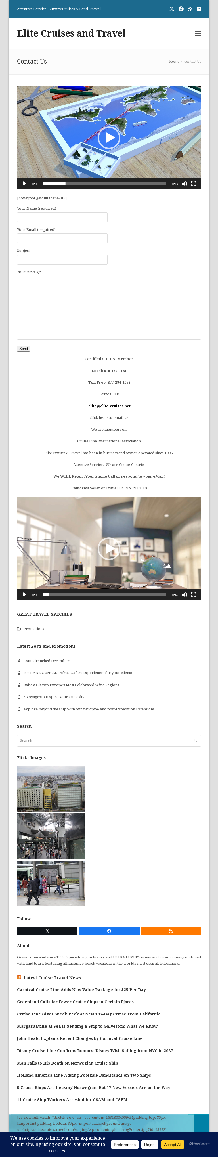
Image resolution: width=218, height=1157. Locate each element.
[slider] (104, 183)
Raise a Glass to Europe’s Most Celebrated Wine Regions (71, 685)
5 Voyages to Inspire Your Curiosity (54, 697)
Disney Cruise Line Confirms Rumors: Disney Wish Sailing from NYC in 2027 (95, 1050)
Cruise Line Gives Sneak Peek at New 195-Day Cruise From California (89, 1014)
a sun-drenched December (47, 661)
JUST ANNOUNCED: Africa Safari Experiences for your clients (78, 673)
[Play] (24, 184)
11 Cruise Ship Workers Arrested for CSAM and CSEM (72, 1099)
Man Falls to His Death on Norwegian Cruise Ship (67, 1063)
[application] (109, 137)
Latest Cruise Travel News (52, 977)
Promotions (34, 629)
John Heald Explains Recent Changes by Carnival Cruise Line (79, 1038)
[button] (198, 33)
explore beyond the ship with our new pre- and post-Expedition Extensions (89, 709)
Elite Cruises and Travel (71, 33)
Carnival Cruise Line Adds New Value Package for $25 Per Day (81, 989)
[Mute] (184, 184)
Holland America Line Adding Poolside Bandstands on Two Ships (84, 1075)
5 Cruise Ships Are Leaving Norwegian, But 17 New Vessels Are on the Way (93, 1087)
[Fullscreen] (193, 184)
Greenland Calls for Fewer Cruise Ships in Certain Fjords (75, 1002)
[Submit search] (195, 741)
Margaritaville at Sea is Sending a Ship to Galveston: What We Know (87, 1026)
